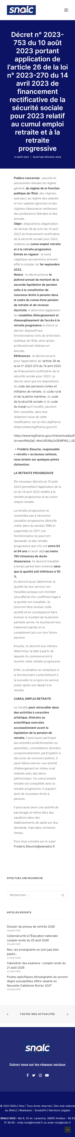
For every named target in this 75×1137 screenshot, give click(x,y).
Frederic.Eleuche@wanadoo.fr (34, 846)
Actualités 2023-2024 (48, 157)
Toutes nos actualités (37, 1014)
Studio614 (41, 1110)
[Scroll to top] (68, 1129)
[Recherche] (37, 895)
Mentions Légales (59, 1110)
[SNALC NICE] (21, 10)
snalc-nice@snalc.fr (59, 1122)
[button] (66, 10)
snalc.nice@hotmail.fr (30, 1122)
